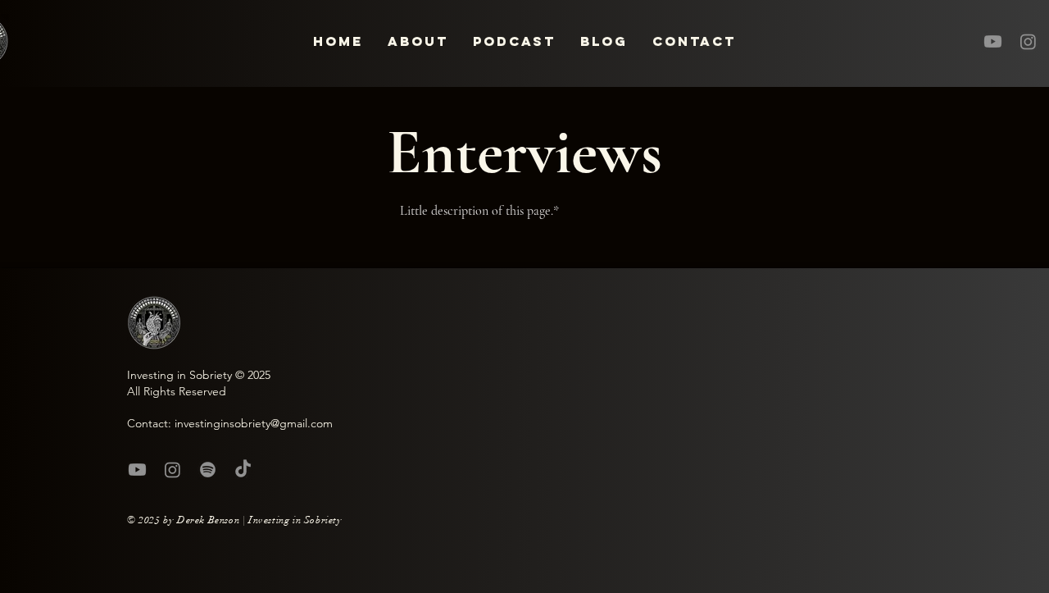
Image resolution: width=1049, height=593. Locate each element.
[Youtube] (993, 41)
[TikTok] (243, 469)
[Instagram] (1028, 41)
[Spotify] (208, 469)
